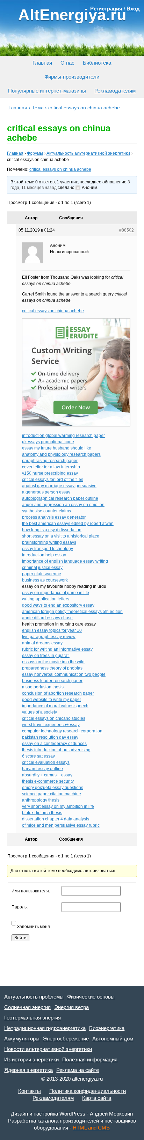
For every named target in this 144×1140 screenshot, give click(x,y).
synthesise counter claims (46, 511)
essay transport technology (47, 548)
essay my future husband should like (56, 448)
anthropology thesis (40, 800)
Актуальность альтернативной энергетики (88, 153)
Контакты (29, 1091)
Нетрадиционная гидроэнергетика (45, 1028)
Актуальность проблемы (34, 997)
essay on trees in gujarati (46, 655)
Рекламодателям (115, 91)
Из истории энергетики (31, 1059)
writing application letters (45, 599)
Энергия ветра (71, 1007)
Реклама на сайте (77, 1070)
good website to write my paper (51, 699)
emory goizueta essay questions (52, 787)
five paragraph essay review (48, 636)
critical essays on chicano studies (53, 718)
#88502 (126, 230)
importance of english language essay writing (65, 561)
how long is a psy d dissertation (51, 529)
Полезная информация (89, 1059)
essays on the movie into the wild (53, 661)
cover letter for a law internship (51, 467)
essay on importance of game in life (55, 592)
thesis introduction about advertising (56, 749)
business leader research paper (52, 680)
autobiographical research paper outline (60, 498)
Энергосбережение (66, 1039)
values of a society (39, 712)
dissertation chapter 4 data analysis (55, 819)
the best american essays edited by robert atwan (68, 523)
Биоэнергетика (106, 1028)
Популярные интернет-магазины (47, 91)
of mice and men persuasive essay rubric (61, 825)
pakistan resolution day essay (50, 737)
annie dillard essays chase (47, 617)
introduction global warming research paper (63, 435)
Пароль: (20, 907)
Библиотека (97, 63)
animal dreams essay (42, 643)
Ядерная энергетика (28, 1070)
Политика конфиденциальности (87, 1091)
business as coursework (45, 580)
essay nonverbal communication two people (64, 674)
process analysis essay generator (54, 517)
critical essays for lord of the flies (52, 479)
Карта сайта (96, 1098)
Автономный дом (112, 1039)
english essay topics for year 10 (52, 630)
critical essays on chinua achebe (60, 169)
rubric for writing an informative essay (57, 649)
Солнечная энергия (27, 1007)
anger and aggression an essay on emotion (63, 504)
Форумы (35, 153)
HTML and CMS (91, 1128)
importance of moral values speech (55, 705)
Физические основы (91, 997)
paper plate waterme (41, 573)
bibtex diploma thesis (42, 812)
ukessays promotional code (48, 441)
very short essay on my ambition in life (58, 806)
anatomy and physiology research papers (61, 454)
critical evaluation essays (46, 762)
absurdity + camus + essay (47, 775)
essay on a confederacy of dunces (54, 743)
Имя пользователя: (31, 891)
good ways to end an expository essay (58, 605)
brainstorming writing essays (49, 542)
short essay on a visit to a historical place (60, 536)
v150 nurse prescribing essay (50, 473)
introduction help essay (44, 555)
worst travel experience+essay (51, 724)
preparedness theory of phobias (52, 668)
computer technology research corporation (62, 731)
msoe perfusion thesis (43, 687)
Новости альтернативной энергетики (48, 1049)
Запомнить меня (33, 926)
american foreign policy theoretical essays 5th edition (72, 611)
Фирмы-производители (71, 77)
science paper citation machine (51, 793)
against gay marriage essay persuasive (59, 485)
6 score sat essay (38, 756)
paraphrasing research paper (50, 460)
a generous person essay (46, 492)
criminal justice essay (42, 567)
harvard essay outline (42, 768)
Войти (20, 937)
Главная (42, 63)
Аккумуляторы (21, 1039)
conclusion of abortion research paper (58, 693)
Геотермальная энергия (32, 1018)
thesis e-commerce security (48, 781)
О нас (67, 63)
